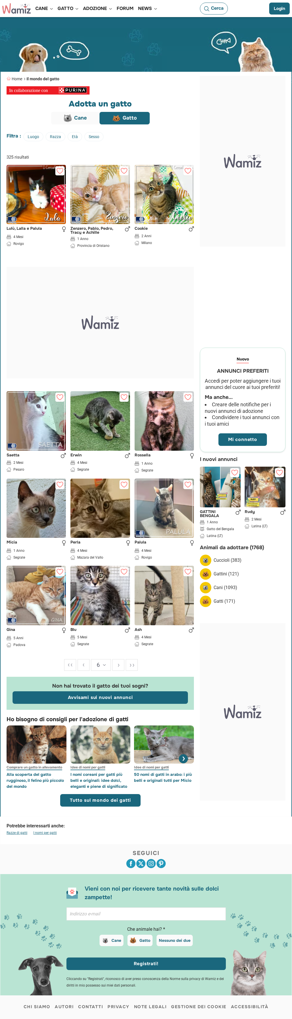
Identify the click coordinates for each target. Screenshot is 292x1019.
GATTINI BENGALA (209, 514)
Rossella (143, 455)
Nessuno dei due (174, 940)
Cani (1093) (225, 587)
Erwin (76, 455)
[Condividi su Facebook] (130, 863)
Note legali (150, 1007)
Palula (140, 542)
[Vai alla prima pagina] (70, 665)
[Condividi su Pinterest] (161, 863)
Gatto (144, 940)
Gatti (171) (224, 601)
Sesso (94, 136)
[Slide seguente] (183, 758)
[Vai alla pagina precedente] (84, 665)
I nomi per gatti (45, 833)
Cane (116, 940)
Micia (12, 542)
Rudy (250, 512)
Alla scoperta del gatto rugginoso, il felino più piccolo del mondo (35, 780)
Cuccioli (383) (228, 560)
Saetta (13, 455)
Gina (11, 630)
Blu (73, 630)
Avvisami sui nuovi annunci (100, 697)
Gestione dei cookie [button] (198, 1007)
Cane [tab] (80, 118)
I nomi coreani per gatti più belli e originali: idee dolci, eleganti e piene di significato (98, 780)
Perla (75, 542)
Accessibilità (250, 1007)
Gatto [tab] (130, 118)
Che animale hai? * (146, 929)
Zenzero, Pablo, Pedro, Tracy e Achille (91, 230)
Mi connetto (242, 439)
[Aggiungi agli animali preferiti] (59, 170)
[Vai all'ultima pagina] (132, 665)
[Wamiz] (16, 8)
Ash (138, 630)
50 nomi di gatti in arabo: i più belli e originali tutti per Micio (163, 777)
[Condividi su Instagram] (151, 863)
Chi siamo (37, 1007)
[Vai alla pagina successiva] (118, 665)
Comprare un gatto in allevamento (34, 767)
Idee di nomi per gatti (87, 767)
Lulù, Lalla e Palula (24, 228)
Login (279, 8)
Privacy (118, 1007)
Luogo (33, 136)
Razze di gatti (17, 833)
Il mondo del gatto (43, 79)
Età (75, 136)
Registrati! (146, 964)
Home (17, 79)
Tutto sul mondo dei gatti (100, 800)
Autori (64, 1007)
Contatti (90, 1007)
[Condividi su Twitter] (140, 863)
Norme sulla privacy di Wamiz (193, 979)
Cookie (141, 228)
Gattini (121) (226, 574)
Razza (55, 136)
